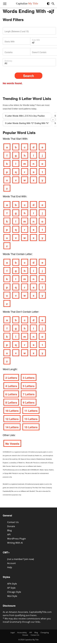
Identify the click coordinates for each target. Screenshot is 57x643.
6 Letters (11, 394)
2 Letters (11, 378)
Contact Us (13, 522)
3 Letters (28, 378)
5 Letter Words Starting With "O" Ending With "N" (27, 123)
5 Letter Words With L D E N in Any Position (25, 115)
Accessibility (22, 632)
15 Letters (30, 427)
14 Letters (12, 427)
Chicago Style (14, 591)
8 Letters (11, 402)
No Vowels (12, 444)
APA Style (12, 583)
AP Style (11, 587)
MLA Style (12, 596)
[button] (50, 5)
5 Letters (28, 386)
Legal (13, 632)
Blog (9, 530)
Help (9, 567)
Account (11, 563)
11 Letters (30, 411)
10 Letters (12, 411)
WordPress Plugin (16, 538)
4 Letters (11, 386)
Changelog (45, 632)
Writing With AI (15, 542)
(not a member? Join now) (20, 559)
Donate (11, 526)
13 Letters (30, 419)
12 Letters (12, 419)
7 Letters (28, 394)
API (9, 534)
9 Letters (28, 402)
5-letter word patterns (21, 109)
